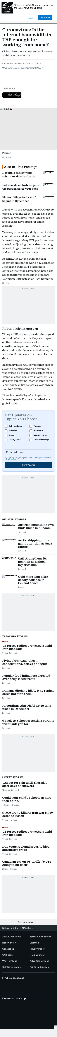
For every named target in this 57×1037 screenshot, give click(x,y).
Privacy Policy (40, 457)
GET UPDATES (28, 465)
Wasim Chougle (11, 68)
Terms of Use (10, 459)
